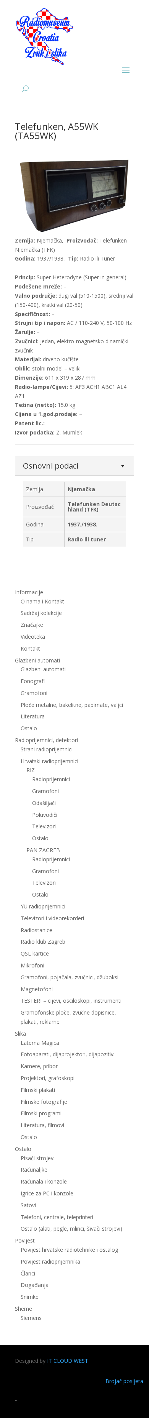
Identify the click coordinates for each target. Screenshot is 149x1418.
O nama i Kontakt (42, 601)
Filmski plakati (38, 1089)
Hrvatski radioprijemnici (49, 761)
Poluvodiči (44, 814)
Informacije (29, 592)
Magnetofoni (37, 989)
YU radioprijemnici (43, 906)
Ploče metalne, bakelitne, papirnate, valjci (72, 704)
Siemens (31, 1317)
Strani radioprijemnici (47, 749)
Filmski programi (41, 1113)
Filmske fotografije (44, 1101)
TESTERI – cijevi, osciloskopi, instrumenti (71, 1000)
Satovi (28, 1205)
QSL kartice (35, 953)
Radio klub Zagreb (43, 941)
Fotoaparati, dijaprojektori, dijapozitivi (68, 1054)
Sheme (23, 1308)
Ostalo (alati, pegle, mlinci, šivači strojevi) (71, 1228)
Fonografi (33, 681)
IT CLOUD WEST (67, 1360)
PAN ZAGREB (43, 850)
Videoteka (33, 636)
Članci (28, 1273)
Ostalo (40, 838)
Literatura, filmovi (42, 1125)
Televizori (44, 826)
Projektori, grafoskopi (47, 1078)
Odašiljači (44, 803)
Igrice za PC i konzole (47, 1193)
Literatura (33, 716)
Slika (20, 1033)
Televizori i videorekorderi (52, 918)
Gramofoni (34, 693)
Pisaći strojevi (38, 1158)
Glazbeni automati (43, 669)
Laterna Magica (40, 1042)
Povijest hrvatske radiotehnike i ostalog (69, 1249)
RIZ (30, 770)
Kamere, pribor (39, 1066)
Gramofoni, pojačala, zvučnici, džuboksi (69, 977)
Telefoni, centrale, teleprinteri (57, 1217)
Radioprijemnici (51, 779)
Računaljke (34, 1169)
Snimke (30, 1296)
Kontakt (30, 648)
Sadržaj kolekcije (41, 612)
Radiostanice (36, 930)
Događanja (35, 1284)
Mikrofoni (32, 965)
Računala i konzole (44, 1181)
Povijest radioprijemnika (50, 1261)
